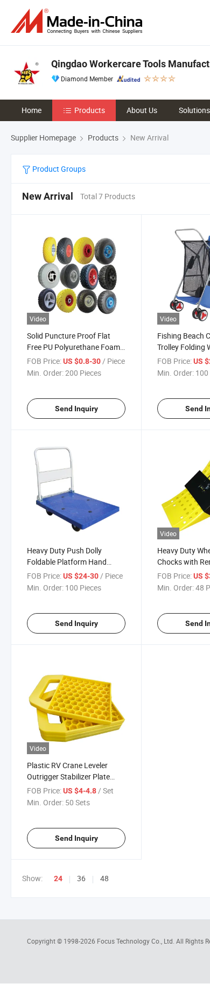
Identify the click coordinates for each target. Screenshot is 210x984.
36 (81, 878)
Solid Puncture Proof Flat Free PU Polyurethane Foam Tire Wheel (73, 347)
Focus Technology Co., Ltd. (136, 941)
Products (89, 110)
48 (104, 878)
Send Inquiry (76, 408)
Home (31, 110)
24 (58, 878)
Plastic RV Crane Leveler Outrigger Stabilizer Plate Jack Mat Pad (68, 776)
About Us (142, 110)
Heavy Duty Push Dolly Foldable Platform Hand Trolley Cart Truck (67, 561)
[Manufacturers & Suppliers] (78, 21)
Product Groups (58, 169)
